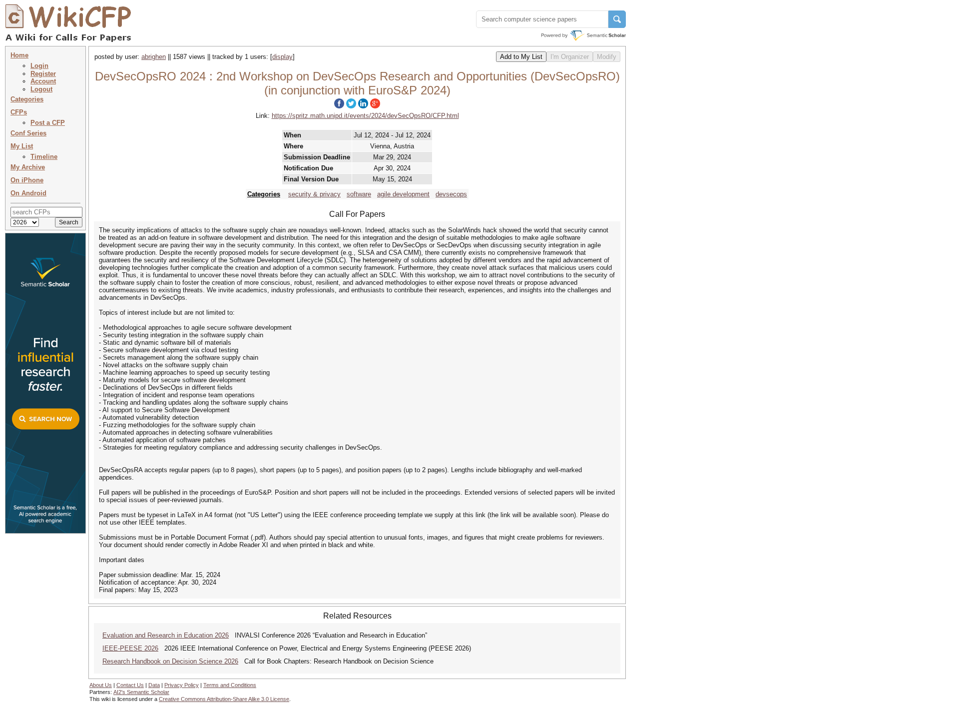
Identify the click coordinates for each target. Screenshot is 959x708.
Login (39, 65)
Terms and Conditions (229, 685)
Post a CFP (47, 122)
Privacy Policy (181, 685)
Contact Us (130, 685)
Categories (26, 99)
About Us (100, 685)
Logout (41, 89)
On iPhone (26, 180)
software (359, 194)
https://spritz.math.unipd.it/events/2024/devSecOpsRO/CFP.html (365, 115)
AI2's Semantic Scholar (141, 692)
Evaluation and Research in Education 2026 (165, 635)
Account (43, 81)
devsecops (451, 194)
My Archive (27, 167)
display (282, 56)
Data (154, 685)
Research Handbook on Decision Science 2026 (170, 661)
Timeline (43, 156)
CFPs (18, 112)
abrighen (153, 56)
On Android (28, 193)
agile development (403, 194)
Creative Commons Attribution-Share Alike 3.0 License (224, 699)
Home (19, 55)
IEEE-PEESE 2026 (130, 648)
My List (21, 146)
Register (43, 73)
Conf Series (28, 133)
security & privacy (314, 194)
